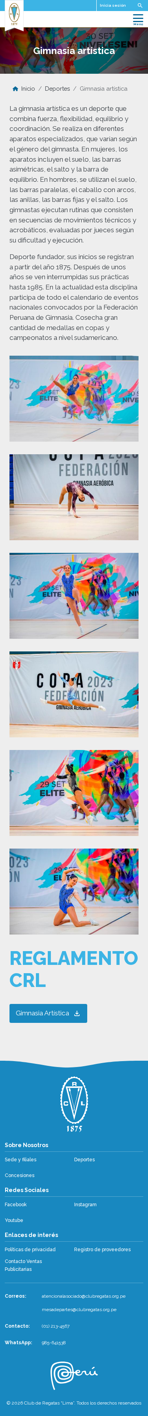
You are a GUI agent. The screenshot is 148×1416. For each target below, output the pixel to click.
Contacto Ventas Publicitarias (23, 1265)
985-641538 (54, 1342)
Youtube (14, 1220)
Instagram (85, 1204)
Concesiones (19, 1175)
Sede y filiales (20, 1159)
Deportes (57, 88)
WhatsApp (18, 1342)
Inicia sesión (113, 5)
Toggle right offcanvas (140, 5)
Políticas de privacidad (30, 1249)
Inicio (28, 88)
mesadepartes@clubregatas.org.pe (79, 1309)
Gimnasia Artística (42, 1013)
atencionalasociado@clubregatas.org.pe (84, 1296)
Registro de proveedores (102, 1249)
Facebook (16, 1204)
